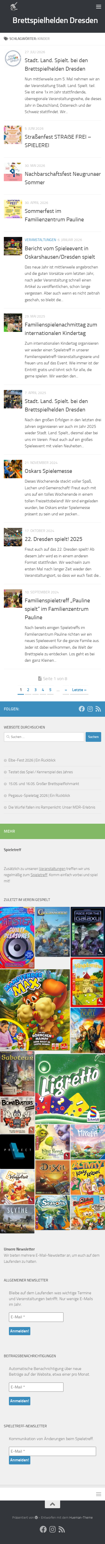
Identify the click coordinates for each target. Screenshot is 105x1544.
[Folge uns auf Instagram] (90, 709)
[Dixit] (52, 1177)
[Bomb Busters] (17, 1115)
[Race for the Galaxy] (88, 932)
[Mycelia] (88, 1142)
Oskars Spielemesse (48, 471)
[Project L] (17, 1151)
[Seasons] (52, 1212)
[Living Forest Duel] (52, 1142)
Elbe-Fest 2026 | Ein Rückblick (32, 760)
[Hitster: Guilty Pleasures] (17, 938)
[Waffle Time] (17, 1187)
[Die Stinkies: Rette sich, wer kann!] (88, 1212)
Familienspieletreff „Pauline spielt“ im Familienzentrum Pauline (57, 609)
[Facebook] (82, 709)
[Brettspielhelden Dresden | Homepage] (14, 6)
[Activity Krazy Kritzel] (88, 1177)
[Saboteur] (17, 1073)
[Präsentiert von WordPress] (36, 1517)
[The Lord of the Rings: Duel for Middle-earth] (88, 1030)
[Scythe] (17, 1219)
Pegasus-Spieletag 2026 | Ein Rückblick (39, 795)
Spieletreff (39, 875)
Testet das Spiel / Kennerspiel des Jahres (40, 772)
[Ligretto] (70, 1089)
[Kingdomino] (88, 982)
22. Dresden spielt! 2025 (53, 539)
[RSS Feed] (98, 709)
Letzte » (79, 689)
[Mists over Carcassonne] (52, 932)
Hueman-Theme (81, 1517)
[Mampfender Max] (35, 1009)
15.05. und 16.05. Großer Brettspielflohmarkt (43, 783)
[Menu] (98, 6)
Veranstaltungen (40, 240)
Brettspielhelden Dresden (55, 20)
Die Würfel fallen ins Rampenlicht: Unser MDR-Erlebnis (51, 807)
